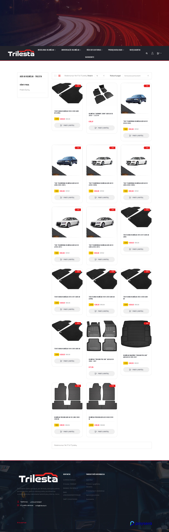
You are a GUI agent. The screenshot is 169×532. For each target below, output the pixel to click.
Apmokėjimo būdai (92, 495)
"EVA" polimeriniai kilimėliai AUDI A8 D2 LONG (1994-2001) (66, 184)
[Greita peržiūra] (55, 94)
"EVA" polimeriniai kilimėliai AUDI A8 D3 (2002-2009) (101, 184)
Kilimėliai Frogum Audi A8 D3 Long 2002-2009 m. (67, 418)
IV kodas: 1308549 (69, 484)
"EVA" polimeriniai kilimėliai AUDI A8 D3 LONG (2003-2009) (135, 184)
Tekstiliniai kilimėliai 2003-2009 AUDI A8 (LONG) (66, 112)
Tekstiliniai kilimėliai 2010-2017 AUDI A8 (67, 297)
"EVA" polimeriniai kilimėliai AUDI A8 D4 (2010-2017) (66, 246)
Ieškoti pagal (24, 84)
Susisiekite (90, 499)
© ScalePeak (21, 522)
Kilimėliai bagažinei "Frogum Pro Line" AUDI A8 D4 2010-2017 (135, 356)
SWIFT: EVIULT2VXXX (70, 499)
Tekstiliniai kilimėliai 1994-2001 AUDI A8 (67, 349)
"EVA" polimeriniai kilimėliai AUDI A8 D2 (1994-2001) (135, 122)
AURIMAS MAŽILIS (69, 480)
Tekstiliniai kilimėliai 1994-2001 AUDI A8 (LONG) (102, 298)
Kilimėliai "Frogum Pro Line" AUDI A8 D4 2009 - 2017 (101, 360)
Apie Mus (89, 480)
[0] (158, 53)
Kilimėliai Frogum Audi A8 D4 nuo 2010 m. (101, 418)
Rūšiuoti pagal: (115, 76)
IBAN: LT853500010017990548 (72, 493)
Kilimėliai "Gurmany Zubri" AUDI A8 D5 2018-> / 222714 (101, 114)
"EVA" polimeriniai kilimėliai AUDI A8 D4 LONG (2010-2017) (101, 246)
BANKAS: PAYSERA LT (70, 488)
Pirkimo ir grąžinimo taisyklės (93, 485)
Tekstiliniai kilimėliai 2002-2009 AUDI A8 (135, 298)
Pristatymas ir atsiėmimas (95, 491)
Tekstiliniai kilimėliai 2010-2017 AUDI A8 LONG (136, 236)
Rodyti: (90, 76)
